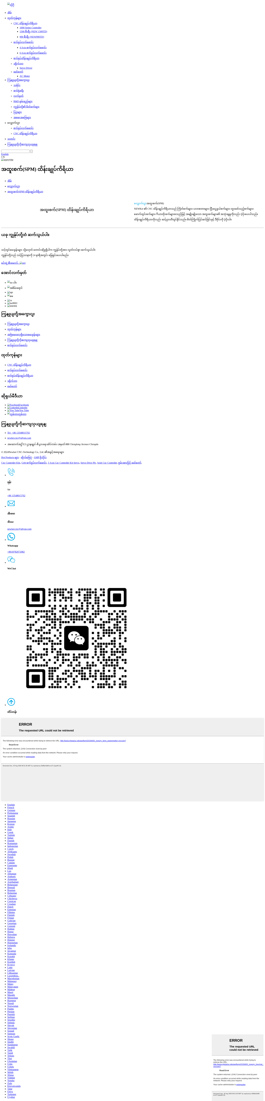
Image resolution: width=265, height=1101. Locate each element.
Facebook (24, 405)
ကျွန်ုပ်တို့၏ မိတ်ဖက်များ (26, 106)
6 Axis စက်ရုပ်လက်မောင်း (33, 53)
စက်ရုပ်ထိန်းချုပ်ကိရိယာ (26, 58)
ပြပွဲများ (17, 112)
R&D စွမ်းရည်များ (23, 101)
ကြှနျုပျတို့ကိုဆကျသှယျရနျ (22, 144)
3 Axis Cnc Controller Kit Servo (63, 462)
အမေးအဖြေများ (22, 117)
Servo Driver (26, 68)
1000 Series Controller (30, 27)
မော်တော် (18, 71)
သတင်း (11, 139)
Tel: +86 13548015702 (18, 432)
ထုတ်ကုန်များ (14, 18)
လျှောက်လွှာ (13, 186)
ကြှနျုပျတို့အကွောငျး (18, 80)
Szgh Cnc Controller (107, 462)
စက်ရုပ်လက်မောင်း (23, 42)
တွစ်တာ (22, 414)
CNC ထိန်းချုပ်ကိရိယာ (25, 23)
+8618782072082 (16, 551)
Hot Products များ (10, 457)
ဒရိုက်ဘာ (18, 63)
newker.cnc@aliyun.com (19, 438)
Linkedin (23, 407)
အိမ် (9, 12)
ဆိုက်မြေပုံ (26, 457)
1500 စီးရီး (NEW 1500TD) (33, 31)
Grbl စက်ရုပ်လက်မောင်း (34, 462)
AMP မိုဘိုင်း (40, 457)
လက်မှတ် (18, 96)
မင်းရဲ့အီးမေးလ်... (10, 263)
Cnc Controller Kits (10, 462)
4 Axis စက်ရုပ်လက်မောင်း (33, 47)
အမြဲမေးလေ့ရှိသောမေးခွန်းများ (23, 334)
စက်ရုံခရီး (18, 90)
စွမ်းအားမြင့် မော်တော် (129, 462)
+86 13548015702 (16, 495)
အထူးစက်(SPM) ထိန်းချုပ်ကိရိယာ (25, 191)
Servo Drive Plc (88, 462)
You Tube (24, 410)
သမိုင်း (16, 85)
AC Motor (25, 76)
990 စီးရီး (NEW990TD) (32, 37)
